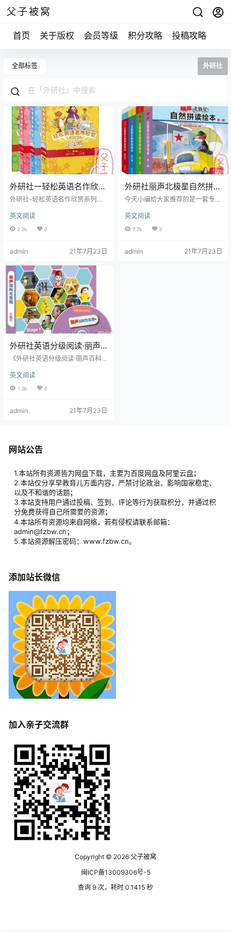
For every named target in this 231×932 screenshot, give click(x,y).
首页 (21, 35)
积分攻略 (145, 35)
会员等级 (101, 35)
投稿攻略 (189, 35)
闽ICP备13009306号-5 (115, 872)
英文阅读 (22, 216)
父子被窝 (142, 857)
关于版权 (57, 35)
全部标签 (25, 66)
